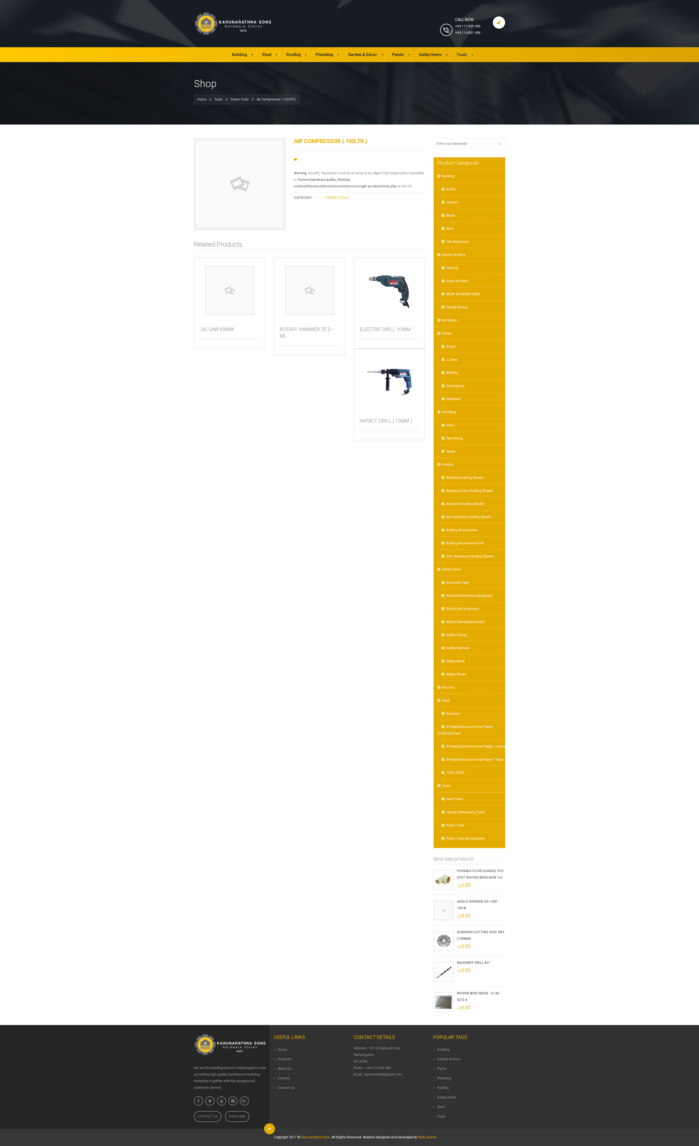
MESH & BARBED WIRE (463, 294)
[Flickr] (233, 1101)
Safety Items (451, 569)
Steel (446, 700)
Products (284, 1059)
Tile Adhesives (457, 242)
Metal (450, 215)
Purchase (237, 1116)
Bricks (451, 189)
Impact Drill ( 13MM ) (386, 421)
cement (452, 202)
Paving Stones (457, 307)
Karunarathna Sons (315, 1137)
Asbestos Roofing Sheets (465, 504)
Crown (451, 346)
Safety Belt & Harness (462, 609)
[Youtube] (221, 1101)
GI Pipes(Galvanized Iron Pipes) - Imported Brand (466, 730)
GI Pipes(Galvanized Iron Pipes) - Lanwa (475, 746)
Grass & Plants (457, 281)
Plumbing (449, 412)
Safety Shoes (456, 674)
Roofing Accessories (462, 530)
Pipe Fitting (454, 438)
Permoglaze (455, 386)
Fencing (452, 268)
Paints (447, 333)
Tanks (450, 451)
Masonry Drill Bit (473, 963)
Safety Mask (455, 661)
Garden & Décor (454, 255)
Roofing (448, 464)
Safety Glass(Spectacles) (465, 622)
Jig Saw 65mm (217, 329)
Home (201, 99)
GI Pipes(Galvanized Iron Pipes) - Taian (474, 759)
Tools (218, 99)
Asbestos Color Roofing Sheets (469, 491)
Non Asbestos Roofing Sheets (468, 517)
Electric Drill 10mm (385, 329)
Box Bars (453, 714)
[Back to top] (269, 1128)
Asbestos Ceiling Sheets (464, 478)
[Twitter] (210, 1101)
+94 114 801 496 (468, 33)
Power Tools (239, 99)
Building (448, 176)
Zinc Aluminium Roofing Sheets (470, 556)
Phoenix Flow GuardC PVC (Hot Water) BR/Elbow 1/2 (480, 874)
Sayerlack (453, 399)
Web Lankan (427, 1137)
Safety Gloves (456, 635)
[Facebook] (198, 1101)
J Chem (452, 360)
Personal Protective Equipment (469, 596)
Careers (284, 1078)
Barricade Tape (457, 582)
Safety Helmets (457, 648)
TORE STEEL (455, 773)
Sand (450, 229)
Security (448, 687)
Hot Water (449, 320)
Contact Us (208, 1116)
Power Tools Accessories (465, 838)
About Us (284, 1069)
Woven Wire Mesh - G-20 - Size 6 (479, 996)
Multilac (452, 373)
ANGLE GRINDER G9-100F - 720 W (478, 905)
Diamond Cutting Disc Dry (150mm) (481, 935)
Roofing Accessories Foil (465, 543)
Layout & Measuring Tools (465, 812)
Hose (450, 425)
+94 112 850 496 (468, 26)
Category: (303, 198)
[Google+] (244, 1101)
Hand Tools (454, 799)
